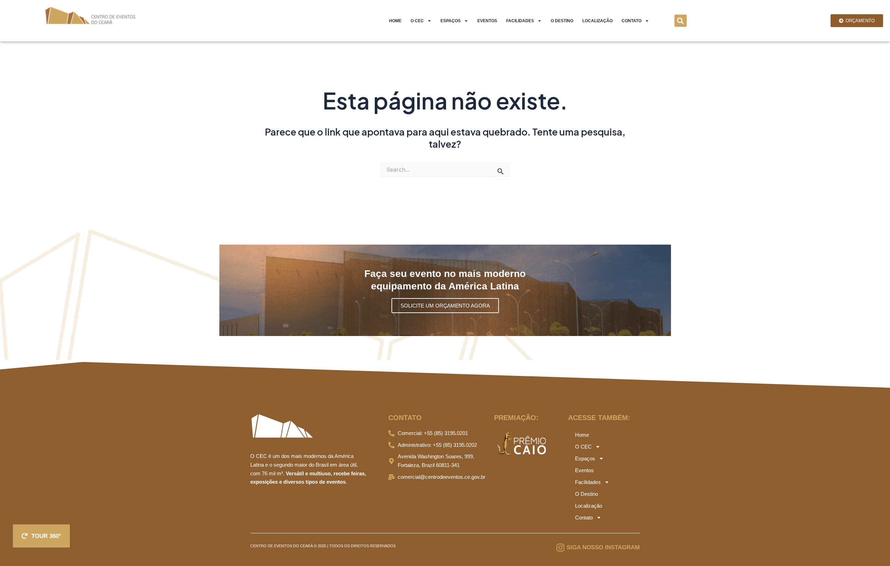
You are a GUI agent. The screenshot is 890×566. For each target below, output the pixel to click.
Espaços (450, 20)
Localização (597, 20)
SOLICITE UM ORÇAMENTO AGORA (445, 306)
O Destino (562, 20)
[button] (680, 21)
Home (395, 20)
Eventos (487, 20)
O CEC (417, 20)
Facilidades (520, 20)
